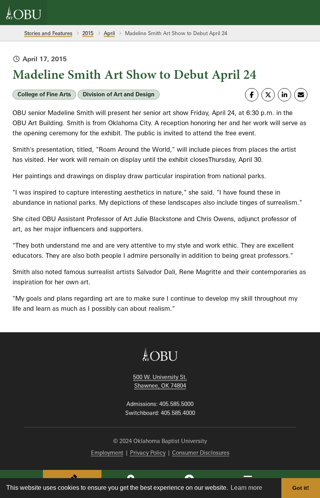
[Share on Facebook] (252, 95)
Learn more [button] (246, 487)
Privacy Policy (147, 452)
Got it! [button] (300, 488)
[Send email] (301, 95)
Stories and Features (48, 33)
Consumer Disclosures (200, 452)
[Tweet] (268, 95)
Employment (107, 452)
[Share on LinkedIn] (284, 95)
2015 (87, 33)
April (109, 33)
